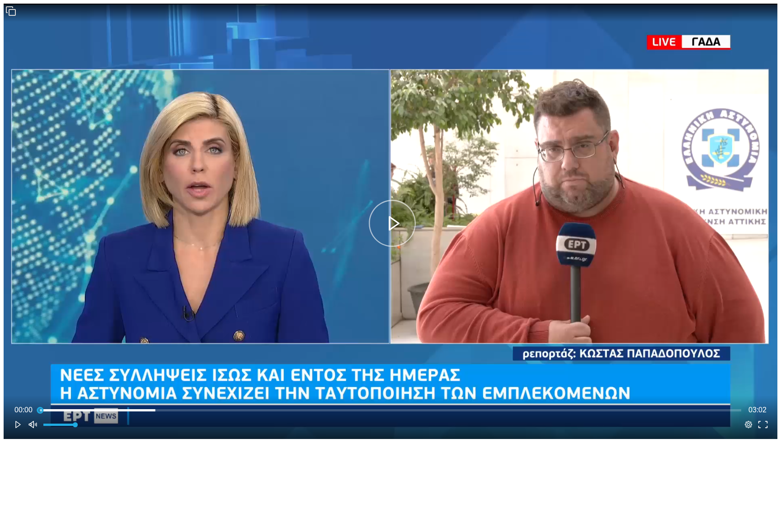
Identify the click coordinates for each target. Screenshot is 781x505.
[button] (11, 11)
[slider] (390, 410)
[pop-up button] (748, 424)
